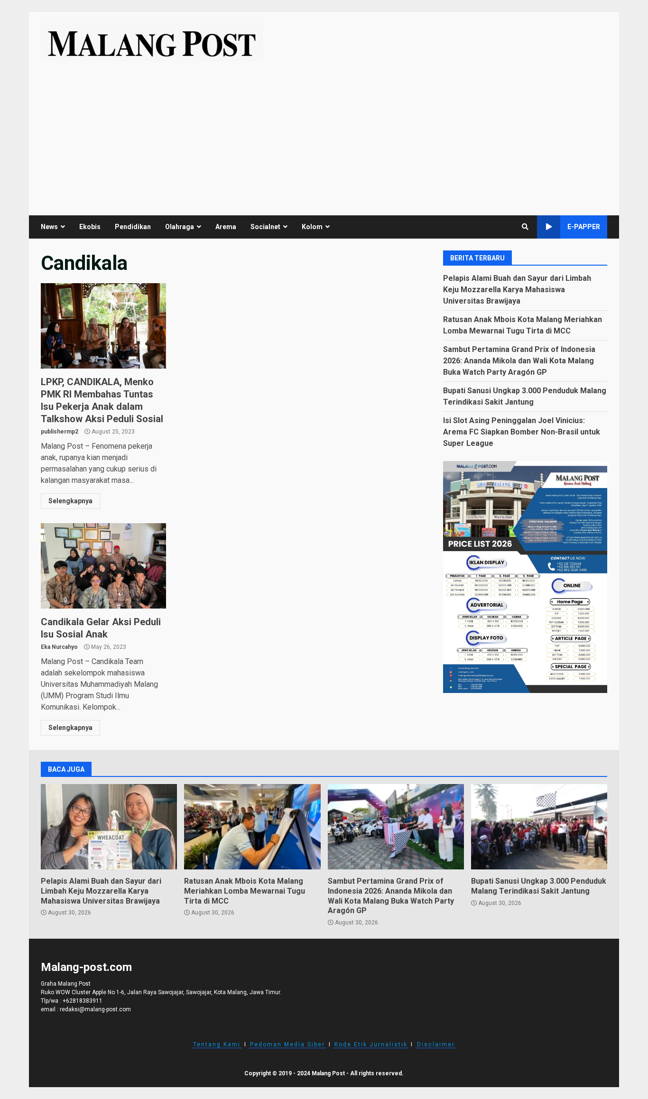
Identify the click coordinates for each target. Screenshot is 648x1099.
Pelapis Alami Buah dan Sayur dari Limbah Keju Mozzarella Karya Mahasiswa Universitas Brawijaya (517, 289)
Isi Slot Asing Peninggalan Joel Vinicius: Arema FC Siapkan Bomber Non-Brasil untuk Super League (521, 431)
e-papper (583, 227)
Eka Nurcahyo (59, 647)
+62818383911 (82, 1000)
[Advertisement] (324, 132)
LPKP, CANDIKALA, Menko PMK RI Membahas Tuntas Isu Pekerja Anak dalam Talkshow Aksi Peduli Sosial (103, 326)
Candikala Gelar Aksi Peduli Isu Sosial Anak (103, 566)
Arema (225, 227)
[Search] (525, 227)
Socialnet (265, 227)
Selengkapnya (70, 501)
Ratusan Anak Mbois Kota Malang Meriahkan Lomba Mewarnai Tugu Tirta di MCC (252, 826)
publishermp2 (59, 431)
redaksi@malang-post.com (95, 1009)
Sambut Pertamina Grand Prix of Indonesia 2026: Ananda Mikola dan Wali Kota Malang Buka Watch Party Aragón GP (519, 360)
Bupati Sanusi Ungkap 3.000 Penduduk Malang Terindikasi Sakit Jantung (539, 826)
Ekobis (90, 227)
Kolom (312, 227)
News (49, 227)
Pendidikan (133, 227)
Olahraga (179, 227)
